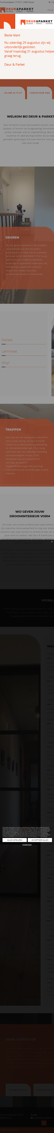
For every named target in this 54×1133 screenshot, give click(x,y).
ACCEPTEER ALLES (40, 840)
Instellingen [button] (27, 844)
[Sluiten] (50, 543)
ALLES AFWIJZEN (14, 840)
